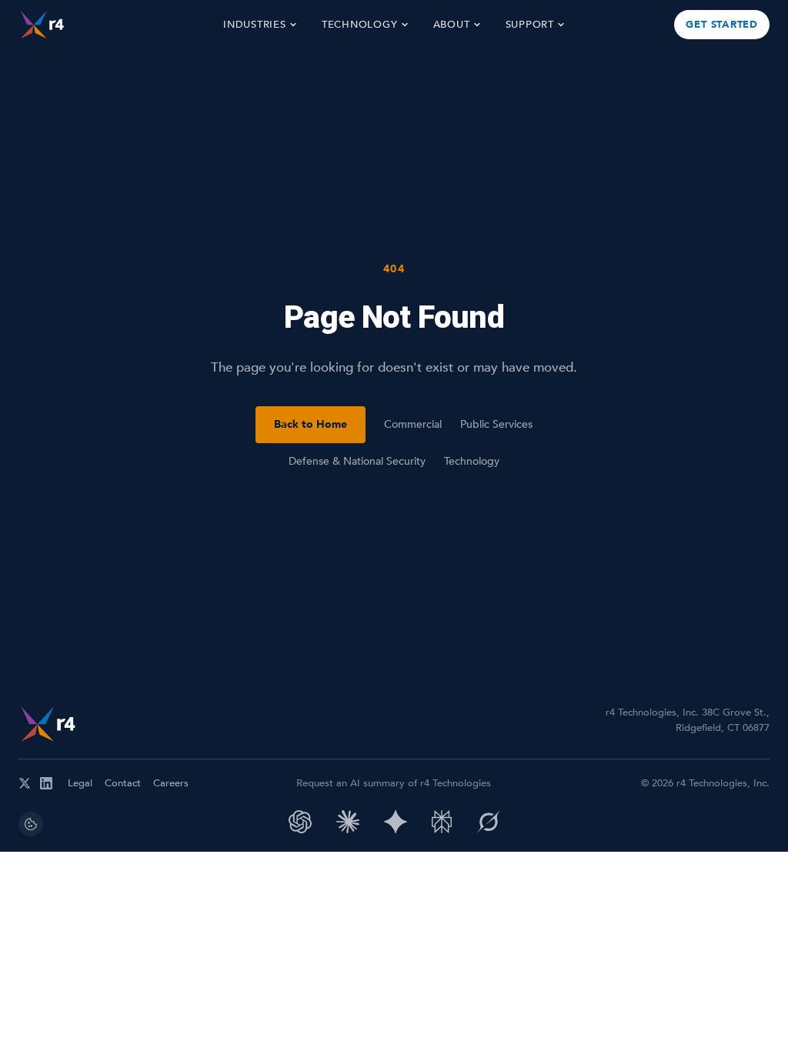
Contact (123, 783)
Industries (254, 25)
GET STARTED (722, 25)
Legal (80, 783)
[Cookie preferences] (30, 824)
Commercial (413, 424)
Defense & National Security (357, 461)
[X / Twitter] (24, 783)
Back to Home (310, 424)
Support (530, 25)
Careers (171, 783)
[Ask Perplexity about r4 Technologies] (442, 821)
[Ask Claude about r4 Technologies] (347, 821)
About (451, 25)
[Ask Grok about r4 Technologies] (488, 821)
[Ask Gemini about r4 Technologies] (395, 821)
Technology (360, 25)
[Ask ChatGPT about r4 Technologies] (300, 821)
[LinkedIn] (46, 783)
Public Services (496, 424)
